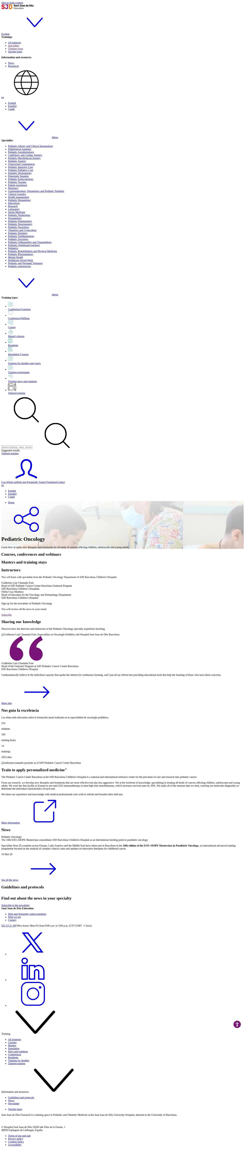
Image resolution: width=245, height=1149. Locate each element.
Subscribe (6, 614)
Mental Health (15, 257)
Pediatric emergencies (19, 266)
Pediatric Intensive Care (20, 167)
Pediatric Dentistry (18, 233)
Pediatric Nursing (17, 182)
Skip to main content (12, 2)
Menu (54, 137)
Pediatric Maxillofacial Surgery (24, 158)
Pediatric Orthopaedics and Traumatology (30, 242)
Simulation (13, 1048)
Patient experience (17, 185)
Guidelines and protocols (21, 1097)
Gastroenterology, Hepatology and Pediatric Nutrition (36, 191)
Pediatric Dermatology (20, 173)
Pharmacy (13, 188)
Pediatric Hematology (19, 200)
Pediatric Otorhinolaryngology (24, 245)
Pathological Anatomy (19, 149)
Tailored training (16, 393)
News (11, 63)
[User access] (26, 479)
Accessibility (15, 1144)
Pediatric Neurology (18, 227)
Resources (13, 66)
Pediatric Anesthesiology (21, 152)
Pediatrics (13, 248)
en (2, 97)
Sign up (12, 482)
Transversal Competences (21, 164)
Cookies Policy (16, 1141)
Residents (13, 1057)
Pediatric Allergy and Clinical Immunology (30, 146)
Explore (5, 34)
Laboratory (14, 209)
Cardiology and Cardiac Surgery (25, 155)
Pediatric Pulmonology (20, 221)
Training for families (18, 1060)
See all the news (9, 880)
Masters (12, 1045)
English (12, 103)
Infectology (14, 203)
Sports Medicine (16, 212)
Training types (15, 48)
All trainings (14, 42)
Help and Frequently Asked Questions (36, 482)
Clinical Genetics (17, 194)
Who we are (14, 917)
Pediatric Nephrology (19, 215)
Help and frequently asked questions (27, 914)
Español (12, 106)
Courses (12, 1042)
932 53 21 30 (8, 925)
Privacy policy (15, 1138)
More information (10, 822)
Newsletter (13, 1103)
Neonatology (15, 218)
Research (13, 206)
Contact (61, 482)
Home (11, 502)
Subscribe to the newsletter (15, 905)
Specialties (13, 45)
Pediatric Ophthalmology (21, 236)
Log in (4, 482)
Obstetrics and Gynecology (22, 230)
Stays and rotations (18, 1051)
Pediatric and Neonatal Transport (25, 263)
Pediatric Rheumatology (20, 254)
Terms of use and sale (19, 1135)
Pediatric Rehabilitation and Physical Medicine (32, 251)
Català (11, 109)
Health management (18, 197)
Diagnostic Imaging (18, 176)
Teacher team (15, 51)
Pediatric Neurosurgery (20, 224)
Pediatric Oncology (18, 239)
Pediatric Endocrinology (21, 179)
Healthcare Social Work (20, 260)
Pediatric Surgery (17, 161)
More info (6, 703)
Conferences (14, 1054)
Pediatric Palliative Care (20, 170)
